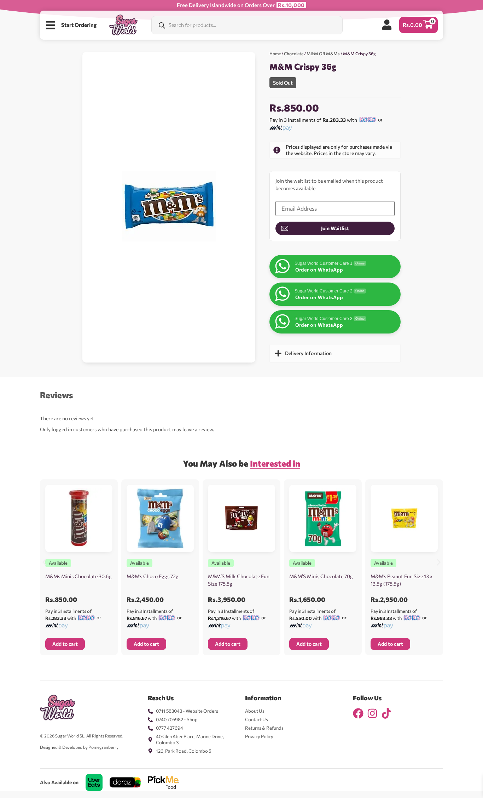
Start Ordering (79, 25)
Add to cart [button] (65, 644)
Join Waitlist (335, 228)
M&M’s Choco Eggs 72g (153, 576)
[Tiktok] (386, 713)
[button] (44, 562)
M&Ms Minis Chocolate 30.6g (78, 576)
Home (275, 53)
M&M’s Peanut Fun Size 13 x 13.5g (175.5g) (401, 580)
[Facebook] (358, 713)
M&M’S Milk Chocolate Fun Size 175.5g (238, 580)
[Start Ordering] (50, 25)
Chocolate (293, 53)
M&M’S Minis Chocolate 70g (321, 576)
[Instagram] (372, 713)
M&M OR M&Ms (323, 53)
